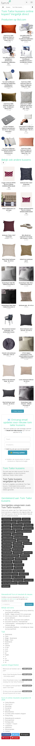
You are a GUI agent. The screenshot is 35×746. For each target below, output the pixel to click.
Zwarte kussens (19, 565)
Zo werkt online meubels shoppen (15, 713)
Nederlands (8, 634)
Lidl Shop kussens (18, 546)
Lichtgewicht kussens (23, 540)
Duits (6, 651)
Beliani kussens (6, 534)
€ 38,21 (8, 85)
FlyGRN (7, 614)
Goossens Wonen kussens (24, 531)
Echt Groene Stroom (11, 616)
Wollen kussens (25, 555)
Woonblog (8, 706)
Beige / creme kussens (18, 577)
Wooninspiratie (9, 729)
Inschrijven (29, 604)
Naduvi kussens (24, 574)
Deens (7, 660)
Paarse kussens (23, 583)
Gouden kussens (6, 552)
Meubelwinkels (9, 712)
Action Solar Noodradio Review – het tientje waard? (17, 675)
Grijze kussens (29, 580)
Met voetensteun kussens (9, 522)
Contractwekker (10, 623)
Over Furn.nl (8, 704)
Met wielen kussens (7, 565)
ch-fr (6, 649)
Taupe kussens (6, 525)
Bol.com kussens (6, 546)
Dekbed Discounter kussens (9, 574)
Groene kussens (6, 571)
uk (6, 658)
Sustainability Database (12, 627)
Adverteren (8, 727)
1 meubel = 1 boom (11, 724)
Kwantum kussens (7, 580)
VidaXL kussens (28, 525)
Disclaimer (8, 708)
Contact (7, 731)
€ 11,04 (9, 39)
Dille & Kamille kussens (8, 531)
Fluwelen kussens (28, 528)
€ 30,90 (8, 130)
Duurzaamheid (9, 720)
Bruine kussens (6, 528)
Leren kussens (17, 562)
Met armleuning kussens (8, 540)
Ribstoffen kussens (7, 568)
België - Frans (9, 640)
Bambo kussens (18, 580)
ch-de (7, 647)
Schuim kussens (18, 552)
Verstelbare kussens (7, 558)
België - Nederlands (11, 638)
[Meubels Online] (2, 7)
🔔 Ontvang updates (17, 453)
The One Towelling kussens (9, 583)
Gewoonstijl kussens (20, 558)
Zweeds (7, 645)
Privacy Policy (9, 715)
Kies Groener (9, 620)
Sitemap (7, 710)
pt (5, 653)
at (5, 662)
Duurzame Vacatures (11, 621)
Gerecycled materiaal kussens (10, 555)
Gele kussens (26, 519)
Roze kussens (27, 543)
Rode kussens (28, 552)
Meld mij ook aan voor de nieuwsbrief (17, 449)
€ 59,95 (26, 39)
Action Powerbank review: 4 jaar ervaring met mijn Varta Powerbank (17, 681)
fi (5, 657)
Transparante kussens (24, 522)
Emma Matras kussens (21, 537)
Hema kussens (6, 577)
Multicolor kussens (17, 549)
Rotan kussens (16, 519)
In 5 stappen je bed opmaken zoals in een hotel (17, 686)
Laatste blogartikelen (10, 665)
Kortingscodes (9, 722)
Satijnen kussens (6, 543)
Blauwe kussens (17, 528)
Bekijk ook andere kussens (16, 159)
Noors (7, 644)
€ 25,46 (26, 61)
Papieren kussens (17, 525)
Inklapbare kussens (7, 537)
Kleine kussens (6, 549)
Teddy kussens (6, 519)
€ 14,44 (26, 107)
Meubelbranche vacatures (13, 718)
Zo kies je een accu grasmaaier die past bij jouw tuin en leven (17, 692)
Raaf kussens (5, 586)
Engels (7, 655)
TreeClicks (8, 610)
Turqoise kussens (17, 534)
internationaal (23, 621)
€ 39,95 (26, 130)
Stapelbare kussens (18, 571)
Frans (6, 636)
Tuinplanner (8, 725)
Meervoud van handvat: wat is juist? (17, 669)
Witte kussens (18, 568)
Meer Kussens (18, 411)
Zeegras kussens (6, 562)
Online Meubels (9, 702)
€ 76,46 (8, 152)
